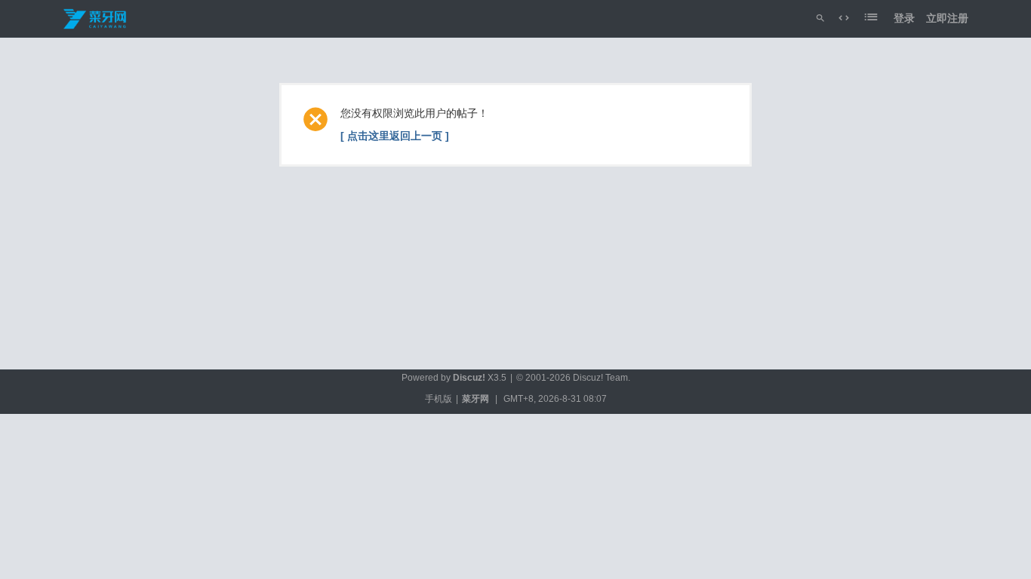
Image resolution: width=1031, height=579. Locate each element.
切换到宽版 (844, 18)
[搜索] (820, 18)
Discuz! (469, 377)
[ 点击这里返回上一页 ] (394, 136)
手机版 (438, 399)
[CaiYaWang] (96, 18)
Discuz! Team (600, 377)
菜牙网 (475, 399)
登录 (904, 18)
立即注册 (947, 18)
